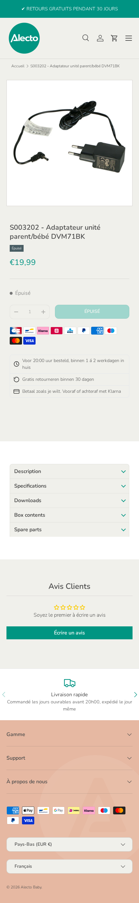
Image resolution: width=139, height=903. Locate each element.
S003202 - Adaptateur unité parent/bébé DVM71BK (75, 66)
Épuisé (92, 311)
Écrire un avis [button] (69, 632)
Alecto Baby (31, 887)
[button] (114, 38)
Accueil (17, 66)
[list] (69, 143)
